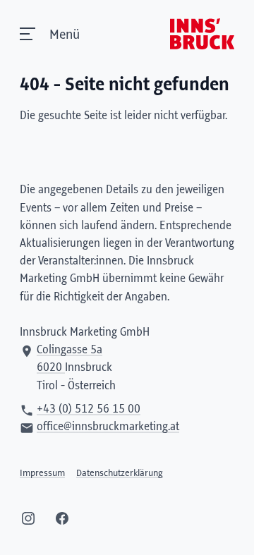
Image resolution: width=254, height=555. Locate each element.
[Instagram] (28, 518)
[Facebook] (62, 518)
